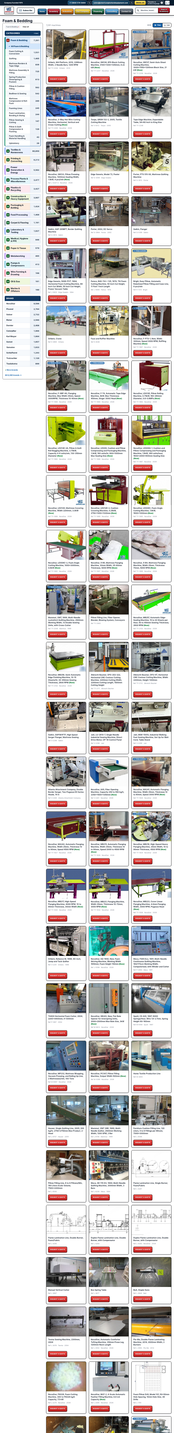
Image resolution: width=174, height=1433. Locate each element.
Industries (67, 11)
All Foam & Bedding (20, 46)
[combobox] (146, 10)
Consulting (112, 11)
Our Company (82, 11)
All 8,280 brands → (13, 375)
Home (42, 11)
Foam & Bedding (12, 27)
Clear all (26, 27)
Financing (97, 11)
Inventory (53, 11)
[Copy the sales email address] (132, 3)
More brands (12, 370)
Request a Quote (57, 79)
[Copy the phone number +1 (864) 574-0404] (89, 3)
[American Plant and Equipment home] (9, 10)
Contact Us (126, 11)
